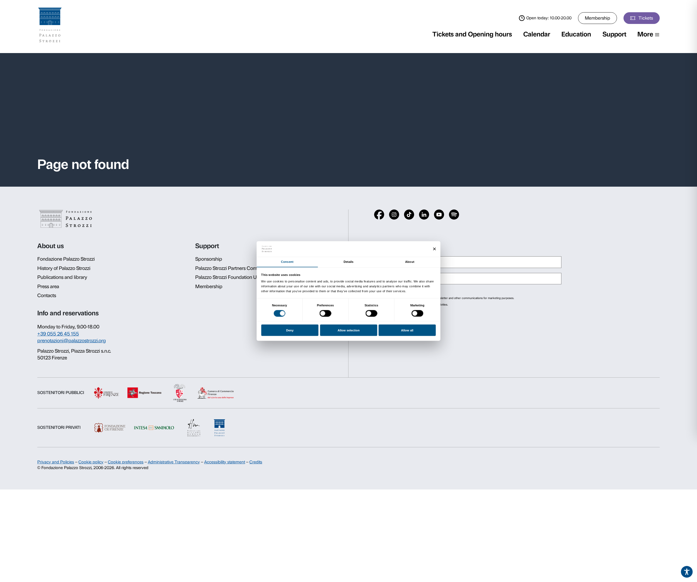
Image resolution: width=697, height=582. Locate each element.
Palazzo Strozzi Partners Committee (232, 268)
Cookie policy (90, 462)
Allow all (407, 330)
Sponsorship (208, 259)
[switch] (325, 313)
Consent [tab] (287, 261)
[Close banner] (434, 249)
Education (576, 34)
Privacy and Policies (55, 462)
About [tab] (409, 261)
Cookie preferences (125, 462)
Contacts (46, 295)
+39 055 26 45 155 (58, 334)
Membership (597, 18)
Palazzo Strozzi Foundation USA (229, 277)
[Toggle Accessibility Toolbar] (687, 572)
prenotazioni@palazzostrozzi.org (71, 341)
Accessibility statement (224, 462)
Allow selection (349, 330)
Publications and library (62, 277)
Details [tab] (349, 261)
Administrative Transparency (174, 462)
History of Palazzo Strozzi (63, 268)
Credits (255, 462)
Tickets (645, 18)
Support (614, 34)
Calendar (536, 34)
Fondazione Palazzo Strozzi (66, 259)
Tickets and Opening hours (472, 34)
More (645, 34)
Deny (290, 330)
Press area (48, 287)
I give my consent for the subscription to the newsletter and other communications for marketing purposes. (445, 298)
